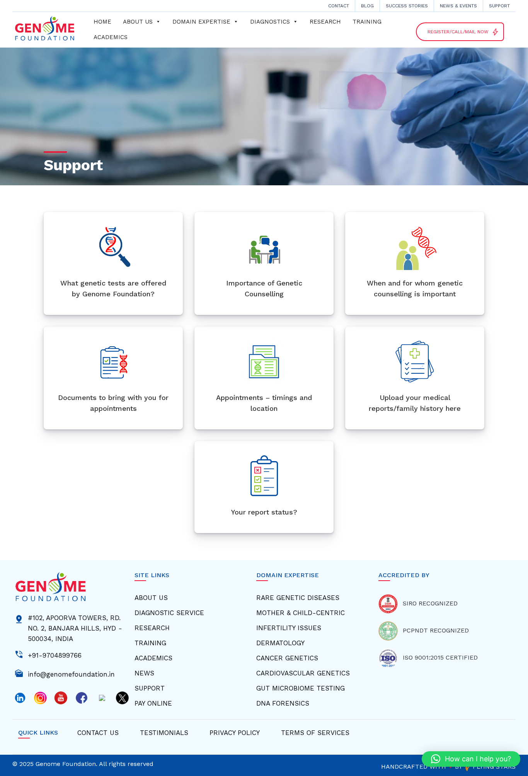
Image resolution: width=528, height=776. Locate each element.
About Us (151, 598)
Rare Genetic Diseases (297, 598)
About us (138, 21)
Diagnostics (270, 21)
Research (325, 21)
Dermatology (280, 643)
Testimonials (164, 733)
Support (499, 6)
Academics (111, 37)
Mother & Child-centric (300, 613)
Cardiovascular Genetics (303, 673)
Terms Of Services (315, 733)
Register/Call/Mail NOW (463, 31)
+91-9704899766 (55, 654)
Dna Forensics (282, 703)
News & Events (458, 6)
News (144, 673)
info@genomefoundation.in (71, 673)
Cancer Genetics (287, 658)
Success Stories (407, 6)
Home (102, 21)
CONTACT (338, 6)
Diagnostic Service (169, 613)
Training (367, 21)
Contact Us (98, 733)
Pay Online (153, 703)
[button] (471, 759)
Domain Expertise (201, 21)
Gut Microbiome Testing (300, 688)
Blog (367, 6)
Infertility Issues (288, 628)
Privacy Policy (234, 733)
